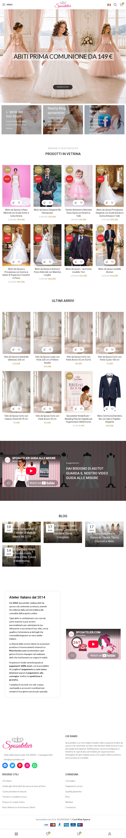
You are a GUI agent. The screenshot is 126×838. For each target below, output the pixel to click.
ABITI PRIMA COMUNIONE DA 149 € (63, 56)
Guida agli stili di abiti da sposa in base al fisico (24, 786)
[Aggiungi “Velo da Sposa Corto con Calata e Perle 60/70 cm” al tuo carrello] (13, 408)
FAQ (67, 796)
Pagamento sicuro (74, 786)
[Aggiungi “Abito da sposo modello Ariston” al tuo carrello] (107, 262)
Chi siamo (7, 780)
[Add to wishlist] (19, 202)
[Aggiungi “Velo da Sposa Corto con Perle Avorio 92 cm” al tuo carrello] (44, 408)
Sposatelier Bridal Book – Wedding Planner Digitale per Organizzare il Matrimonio (79, 419)
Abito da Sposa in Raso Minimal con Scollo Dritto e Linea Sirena (16, 213)
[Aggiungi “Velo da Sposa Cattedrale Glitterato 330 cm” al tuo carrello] (13, 349)
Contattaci (70, 807)
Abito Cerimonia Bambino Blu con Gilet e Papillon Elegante (109, 419)
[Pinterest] (20, 765)
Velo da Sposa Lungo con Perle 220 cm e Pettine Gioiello (47, 360)
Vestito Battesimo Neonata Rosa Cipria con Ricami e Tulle (78, 213)
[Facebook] (5, 765)
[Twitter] (12, 765)
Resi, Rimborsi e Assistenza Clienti (18, 807)
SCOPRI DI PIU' (63, 87)
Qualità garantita (73, 791)
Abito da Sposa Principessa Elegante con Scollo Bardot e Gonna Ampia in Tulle (110, 213)
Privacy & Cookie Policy (13, 802)
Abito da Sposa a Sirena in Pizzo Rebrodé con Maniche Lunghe (47, 272)
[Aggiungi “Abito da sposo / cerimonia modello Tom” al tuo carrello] (76, 262)
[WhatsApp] (34, 765)
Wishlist (69, 802)
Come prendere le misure (14, 791)
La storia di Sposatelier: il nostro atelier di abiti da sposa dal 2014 (21, 532)
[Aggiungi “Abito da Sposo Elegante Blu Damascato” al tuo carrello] (44, 202)
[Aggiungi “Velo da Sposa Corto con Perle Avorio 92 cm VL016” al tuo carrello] (76, 349)
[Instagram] (27, 765)
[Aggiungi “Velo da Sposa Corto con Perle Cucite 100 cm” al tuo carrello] (107, 349)
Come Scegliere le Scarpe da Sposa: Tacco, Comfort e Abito (104, 537)
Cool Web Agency (81, 819)
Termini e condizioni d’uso (14, 796)
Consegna (70, 780)
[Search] (115, 5)
